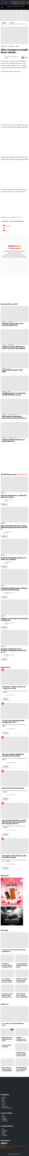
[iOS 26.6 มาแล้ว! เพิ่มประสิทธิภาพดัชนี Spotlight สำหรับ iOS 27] (14, 711)
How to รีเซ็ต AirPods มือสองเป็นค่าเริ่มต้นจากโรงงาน (13, 1024)
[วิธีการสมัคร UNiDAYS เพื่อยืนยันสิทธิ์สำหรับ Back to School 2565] (14, 745)
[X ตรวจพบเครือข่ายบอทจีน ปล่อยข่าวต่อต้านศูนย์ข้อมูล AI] (21, 958)
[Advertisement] (14, 84)
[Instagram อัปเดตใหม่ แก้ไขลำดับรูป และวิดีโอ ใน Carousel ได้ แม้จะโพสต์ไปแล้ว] (14, 337)
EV (3, 1105)
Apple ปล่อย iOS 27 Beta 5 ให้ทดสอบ (13, 788)
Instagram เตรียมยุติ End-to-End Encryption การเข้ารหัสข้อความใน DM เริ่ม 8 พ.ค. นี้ (14, 650)
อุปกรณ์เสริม (4, 1106)
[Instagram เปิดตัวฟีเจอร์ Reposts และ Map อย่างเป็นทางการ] (14, 430)
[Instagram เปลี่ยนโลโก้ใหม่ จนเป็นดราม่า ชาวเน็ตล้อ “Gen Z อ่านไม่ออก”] (14, 546)
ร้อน (3, 670)
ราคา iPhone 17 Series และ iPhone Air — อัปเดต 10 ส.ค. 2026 (14, 687)
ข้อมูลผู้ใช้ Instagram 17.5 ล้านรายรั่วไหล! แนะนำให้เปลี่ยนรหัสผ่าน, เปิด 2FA (14, 394)
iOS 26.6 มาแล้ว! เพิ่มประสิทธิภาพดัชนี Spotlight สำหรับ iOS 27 (13, 721)
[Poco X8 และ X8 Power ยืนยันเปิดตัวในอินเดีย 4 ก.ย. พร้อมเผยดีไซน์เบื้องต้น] (7, 973)
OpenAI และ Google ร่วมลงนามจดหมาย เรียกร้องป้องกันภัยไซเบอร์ (14, 950)
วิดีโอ (3, 1115)
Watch (3, 1101)
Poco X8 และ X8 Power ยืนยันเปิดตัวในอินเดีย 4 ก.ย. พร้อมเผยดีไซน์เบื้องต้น (7, 980)
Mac (3, 1100)
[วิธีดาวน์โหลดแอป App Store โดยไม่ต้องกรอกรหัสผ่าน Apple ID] (21, 1062)
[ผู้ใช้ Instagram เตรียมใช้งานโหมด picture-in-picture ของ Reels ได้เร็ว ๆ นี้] (14, 407)
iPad (3, 1098)
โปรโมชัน (4, 1117)
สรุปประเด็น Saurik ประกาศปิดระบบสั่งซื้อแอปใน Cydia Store (21, 1054)
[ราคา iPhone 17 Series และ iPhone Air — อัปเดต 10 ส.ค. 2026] (14, 677)
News (9, 368)
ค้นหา (13, 3)
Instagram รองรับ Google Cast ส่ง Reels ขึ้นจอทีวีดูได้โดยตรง (12, 324)
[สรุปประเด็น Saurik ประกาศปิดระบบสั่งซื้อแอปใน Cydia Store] (21, 1047)
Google (4, 1134)
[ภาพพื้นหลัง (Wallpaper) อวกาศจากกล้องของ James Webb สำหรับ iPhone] (21, 1032)
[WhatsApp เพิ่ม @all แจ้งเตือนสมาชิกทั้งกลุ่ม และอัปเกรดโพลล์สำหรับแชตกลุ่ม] (14, 577)
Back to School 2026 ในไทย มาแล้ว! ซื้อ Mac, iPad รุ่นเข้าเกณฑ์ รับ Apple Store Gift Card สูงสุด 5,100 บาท (14, 822)
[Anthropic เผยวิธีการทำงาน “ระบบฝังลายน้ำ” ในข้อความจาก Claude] (14, 484)
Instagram (10, 414)
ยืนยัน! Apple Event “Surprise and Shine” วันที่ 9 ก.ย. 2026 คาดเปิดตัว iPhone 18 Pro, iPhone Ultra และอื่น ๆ (10, 18)
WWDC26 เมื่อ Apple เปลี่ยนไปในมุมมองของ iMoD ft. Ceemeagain (7, 1039)
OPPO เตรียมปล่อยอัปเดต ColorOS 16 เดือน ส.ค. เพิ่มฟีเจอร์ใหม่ (21, 995)
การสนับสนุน (4, 1119)
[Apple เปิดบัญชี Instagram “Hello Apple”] (14, 360)
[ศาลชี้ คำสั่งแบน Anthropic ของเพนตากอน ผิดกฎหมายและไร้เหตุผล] (7, 958)
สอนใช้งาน (4, 1118)
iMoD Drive (9, 6)
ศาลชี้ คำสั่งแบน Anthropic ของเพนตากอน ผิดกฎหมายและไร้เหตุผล (7, 965)
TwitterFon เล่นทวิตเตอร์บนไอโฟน (7, 1045)
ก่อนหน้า (0, 15)
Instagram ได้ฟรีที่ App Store (13, 217)
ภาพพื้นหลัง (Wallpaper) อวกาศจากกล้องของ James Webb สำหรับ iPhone (21, 1039)
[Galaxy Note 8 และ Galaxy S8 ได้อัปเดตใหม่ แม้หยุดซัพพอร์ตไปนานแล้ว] (7, 1062)
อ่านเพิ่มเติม (4, 504)
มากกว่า (5, 692)
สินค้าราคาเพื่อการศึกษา (7, 1108)
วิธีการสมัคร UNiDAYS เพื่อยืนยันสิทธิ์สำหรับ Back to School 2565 (13, 755)
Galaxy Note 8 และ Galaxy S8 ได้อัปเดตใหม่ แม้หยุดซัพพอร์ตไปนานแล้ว (7, 1069)
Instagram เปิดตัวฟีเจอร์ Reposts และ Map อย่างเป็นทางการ (13, 440)
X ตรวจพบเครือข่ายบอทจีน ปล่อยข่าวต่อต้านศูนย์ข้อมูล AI (21, 965)
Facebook (4, 1135)
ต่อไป (28, 15)
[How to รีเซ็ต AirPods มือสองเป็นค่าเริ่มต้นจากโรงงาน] (14, 1014)
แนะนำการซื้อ (5, 1121)
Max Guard (16, 6)
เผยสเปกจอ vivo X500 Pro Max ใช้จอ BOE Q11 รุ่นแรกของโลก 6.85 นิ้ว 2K (21, 980)
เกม (3, 1128)
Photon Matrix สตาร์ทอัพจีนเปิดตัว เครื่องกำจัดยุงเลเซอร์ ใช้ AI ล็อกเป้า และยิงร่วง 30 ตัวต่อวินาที (7, 995)
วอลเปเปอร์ (4, 1131)
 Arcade (4, 1130)
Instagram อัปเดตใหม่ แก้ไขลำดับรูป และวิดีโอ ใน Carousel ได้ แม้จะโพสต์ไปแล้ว (13, 347)
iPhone (4, 1097)
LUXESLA (22, 6)
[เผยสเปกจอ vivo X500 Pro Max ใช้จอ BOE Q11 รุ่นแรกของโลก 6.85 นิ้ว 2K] (21, 973)
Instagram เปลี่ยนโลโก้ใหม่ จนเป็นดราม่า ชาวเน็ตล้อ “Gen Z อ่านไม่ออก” (13, 558)
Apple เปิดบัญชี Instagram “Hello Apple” (12, 370)
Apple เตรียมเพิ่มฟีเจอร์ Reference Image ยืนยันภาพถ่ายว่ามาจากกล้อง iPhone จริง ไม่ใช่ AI (14, 527)
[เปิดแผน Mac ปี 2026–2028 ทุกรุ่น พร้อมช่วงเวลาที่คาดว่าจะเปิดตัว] (14, 846)
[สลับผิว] (27, 3)
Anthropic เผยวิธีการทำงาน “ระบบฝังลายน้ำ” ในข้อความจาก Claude (14, 496)
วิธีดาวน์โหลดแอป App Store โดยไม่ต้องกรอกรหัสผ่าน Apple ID (21, 1069)
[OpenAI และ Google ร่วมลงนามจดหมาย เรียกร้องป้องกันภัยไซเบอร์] (14, 940)
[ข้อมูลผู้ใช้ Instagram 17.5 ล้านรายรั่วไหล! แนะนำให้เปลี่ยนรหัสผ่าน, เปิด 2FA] (14, 383)
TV (3, 1102)
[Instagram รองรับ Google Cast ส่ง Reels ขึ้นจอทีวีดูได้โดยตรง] (14, 314)
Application (10, 321)
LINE (3, 1132)
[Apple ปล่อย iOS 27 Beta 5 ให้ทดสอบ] (14, 778)
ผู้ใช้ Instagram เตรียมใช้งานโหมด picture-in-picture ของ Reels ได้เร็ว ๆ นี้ (14, 417)
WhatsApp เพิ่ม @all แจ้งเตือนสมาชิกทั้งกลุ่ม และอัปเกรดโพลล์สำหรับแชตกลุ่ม (14, 589)
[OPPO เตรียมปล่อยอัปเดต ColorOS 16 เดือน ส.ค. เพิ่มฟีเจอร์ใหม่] (21, 988)
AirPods (4, 1104)
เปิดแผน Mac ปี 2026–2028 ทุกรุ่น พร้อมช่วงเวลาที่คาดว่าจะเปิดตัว (14, 856)
